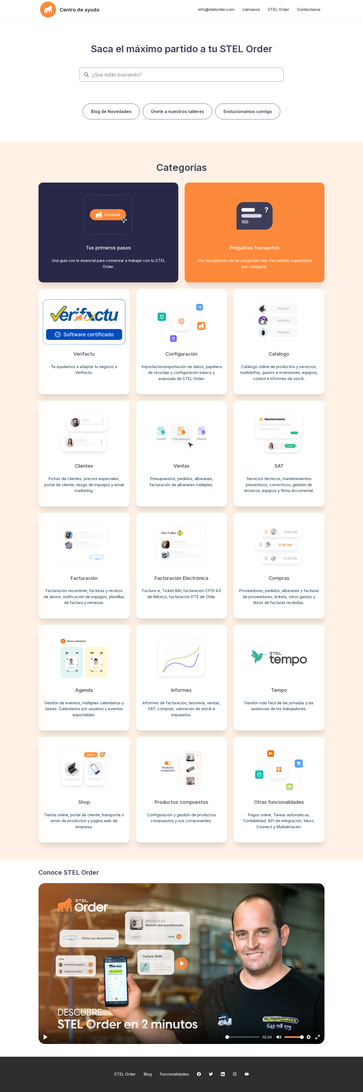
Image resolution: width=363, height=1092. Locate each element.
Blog (147, 1074)
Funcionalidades (174, 1074)
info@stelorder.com (216, 9)
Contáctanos (308, 9)
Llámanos (251, 9)
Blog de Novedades (111, 111)
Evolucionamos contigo (247, 111)
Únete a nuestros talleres (177, 111)
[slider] (242, 1037)
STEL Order (278, 9)
